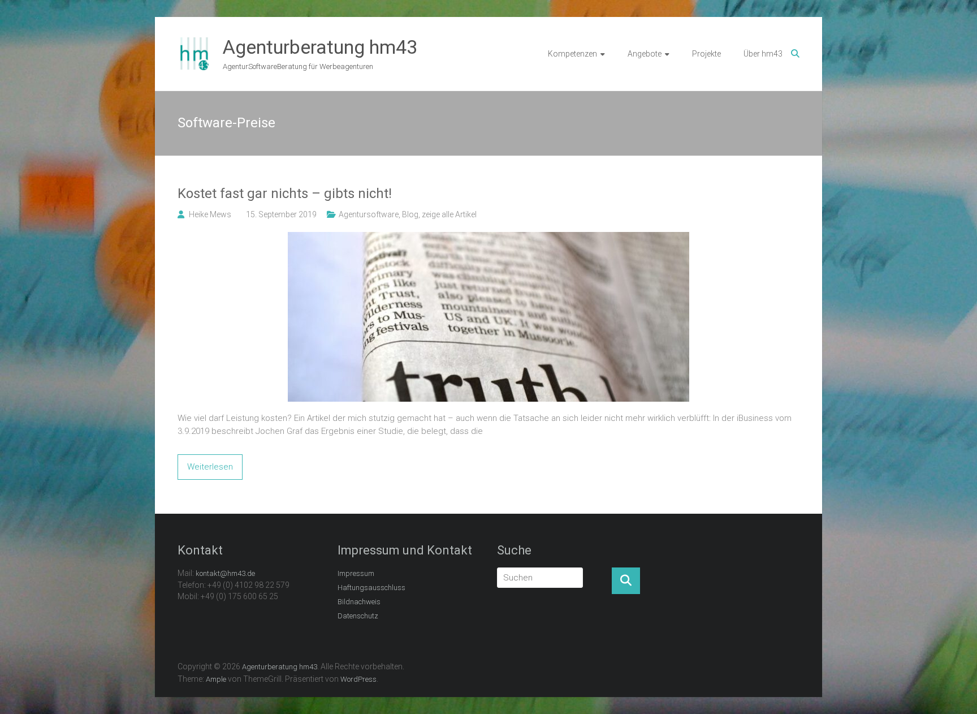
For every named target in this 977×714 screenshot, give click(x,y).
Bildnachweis (359, 601)
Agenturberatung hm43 (320, 47)
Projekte (706, 53)
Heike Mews (210, 214)
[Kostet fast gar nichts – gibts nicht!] (488, 238)
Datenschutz (358, 616)
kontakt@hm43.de (225, 573)
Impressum (356, 573)
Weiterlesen (210, 467)
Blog (410, 214)
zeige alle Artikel (449, 214)
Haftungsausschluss (371, 587)
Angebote (645, 53)
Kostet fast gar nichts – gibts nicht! (285, 193)
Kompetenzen (572, 53)
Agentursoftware (369, 214)
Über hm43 (763, 53)
